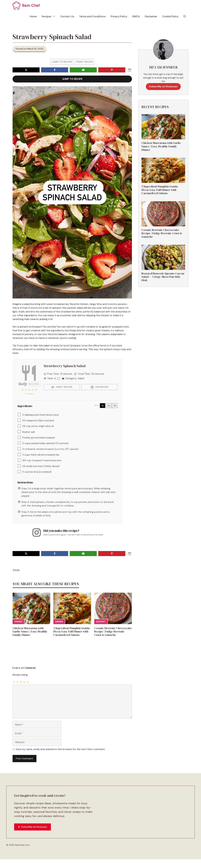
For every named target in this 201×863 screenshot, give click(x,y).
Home (33, 16)
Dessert (101, 621)
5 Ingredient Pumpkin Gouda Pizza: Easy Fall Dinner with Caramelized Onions (71, 631)
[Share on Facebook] (54, 69)
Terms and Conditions (92, 16)
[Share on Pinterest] (111, 69)
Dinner (18, 621)
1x (103, 405)
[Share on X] (26, 69)
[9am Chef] (16, 5)
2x (108, 405)
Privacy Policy (119, 16)
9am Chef (31, 5)
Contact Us (67, 16)
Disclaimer (151, 16)
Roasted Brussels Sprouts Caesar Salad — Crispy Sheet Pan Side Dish (163, 276)
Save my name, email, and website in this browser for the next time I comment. (60, 749)
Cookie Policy (170, 16)
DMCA (136, 16)
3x (115, 405)
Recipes (46, 16)
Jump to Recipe (62, 61)
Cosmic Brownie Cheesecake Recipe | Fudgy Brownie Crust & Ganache (113, 631)
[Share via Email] (83, 69)
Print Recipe (84, 61)
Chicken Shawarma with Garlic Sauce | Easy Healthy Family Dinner (30, 631)
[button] (184, 16)
